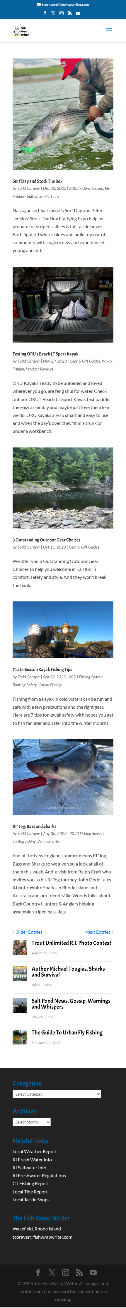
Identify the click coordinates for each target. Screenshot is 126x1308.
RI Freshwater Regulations (39, 1175)
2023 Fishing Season (86, 188)
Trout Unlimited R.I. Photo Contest (71, 943)
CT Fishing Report (31, 1183)
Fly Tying (52, 196)
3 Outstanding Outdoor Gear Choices (46, 540)
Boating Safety (25, 684)
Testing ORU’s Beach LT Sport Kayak (46, 354)
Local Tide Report (30, 1191)
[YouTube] (78, 15)
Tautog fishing (24, 841)
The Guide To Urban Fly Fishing (67, 1032)
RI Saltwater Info (29, 1167)
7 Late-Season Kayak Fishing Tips (42, 670)
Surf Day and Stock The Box (38, 181)
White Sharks (48, 841)
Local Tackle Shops (31, 1199)
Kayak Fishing (50, 684)
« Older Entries (27, 932)
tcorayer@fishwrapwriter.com (42, 1237)
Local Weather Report (35, 1151)
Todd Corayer (29, 188)
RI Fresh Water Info (32, 1159)
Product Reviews (39, 368)
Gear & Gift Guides (85, 360)
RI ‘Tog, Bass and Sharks (34, 826)
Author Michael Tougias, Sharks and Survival (68, 971)
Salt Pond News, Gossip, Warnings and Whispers (71, 1003)
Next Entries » (99, 932)
